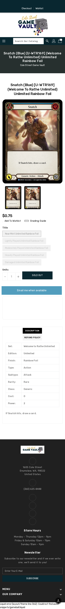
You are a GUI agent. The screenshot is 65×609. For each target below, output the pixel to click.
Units (5, 270)
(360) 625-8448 (32, 489)
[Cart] (60, 41)
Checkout (27, 8)
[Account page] (54, 41)
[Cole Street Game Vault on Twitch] (41, 3)
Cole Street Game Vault (32, 65)
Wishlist (39, 8)
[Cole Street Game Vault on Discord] (35, 3)
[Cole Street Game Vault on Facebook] (23, 3)
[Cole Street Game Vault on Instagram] (29, 3)
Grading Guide (38, 220)
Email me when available (31, 290)
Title (5, 227)
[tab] (32, 331)
